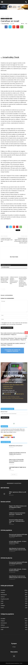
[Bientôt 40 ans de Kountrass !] (4, 447)
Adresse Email (4, 411)
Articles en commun (6, 265)
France (2, 607)
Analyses (3, 592)
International (4, 594)
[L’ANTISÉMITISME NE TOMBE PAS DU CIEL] (4, 469)
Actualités (2, 18)
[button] (26, 2)
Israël (11, 18)
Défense (3, 596)
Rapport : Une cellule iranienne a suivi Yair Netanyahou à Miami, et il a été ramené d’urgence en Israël (4, 280)
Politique (3, 605)
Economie (7, 18)
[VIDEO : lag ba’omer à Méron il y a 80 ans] (4, 493)
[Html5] (14, 656)
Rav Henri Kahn (5, 23)
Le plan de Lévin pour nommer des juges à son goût (6, 240)
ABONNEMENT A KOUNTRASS (14, 483)
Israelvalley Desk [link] (11, 57)
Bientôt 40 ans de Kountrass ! (16, 445)
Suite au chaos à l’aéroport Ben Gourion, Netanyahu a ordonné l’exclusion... (16, 461)
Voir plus (13, 474)
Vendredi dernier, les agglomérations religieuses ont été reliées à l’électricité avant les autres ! (20, 240)
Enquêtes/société (5, 599)
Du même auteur (5, 267)
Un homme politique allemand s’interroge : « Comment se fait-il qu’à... (16, 521)
